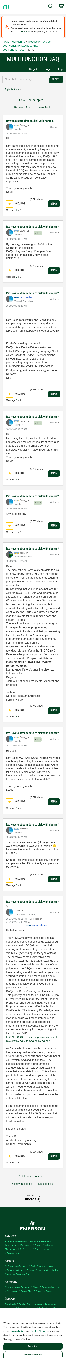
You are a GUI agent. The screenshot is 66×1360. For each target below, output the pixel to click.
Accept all (33, 1346)
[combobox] (25, 79)
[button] (9, 204)
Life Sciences (24, 1249)
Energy (38, 1245)
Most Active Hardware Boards (20, 45)
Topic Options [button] (12, 89)
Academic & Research (16, 1241)
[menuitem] (50, 6)
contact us (24, 31)
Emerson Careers (50, 1287)
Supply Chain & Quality (32, 1291)
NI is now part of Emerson (17, 1287)
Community (18, 41)
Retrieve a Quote (15, 1270)
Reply (53, 203)
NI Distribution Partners (16, 1266)
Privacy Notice (17, 1331)
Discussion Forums (39, 41)
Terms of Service (35, 1270)
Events (49, 1291)
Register (34, 69)
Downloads (10, 1304)
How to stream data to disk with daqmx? (30, 121)
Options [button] (53, 127)
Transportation (14, 1253)
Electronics (25, 1245)
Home (6, 41)
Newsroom (12, 1291)
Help (60, 69)
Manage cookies (33, 1354)
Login (48, 69)
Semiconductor (42, 1249)
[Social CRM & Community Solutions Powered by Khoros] (32, 1198)
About (36, 1287)
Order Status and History (42, 1266)
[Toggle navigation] (17, 7)
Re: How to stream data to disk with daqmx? (32, 226)
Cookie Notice (38, 1331)
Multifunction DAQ (13, 49)
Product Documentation (30, 1304)
